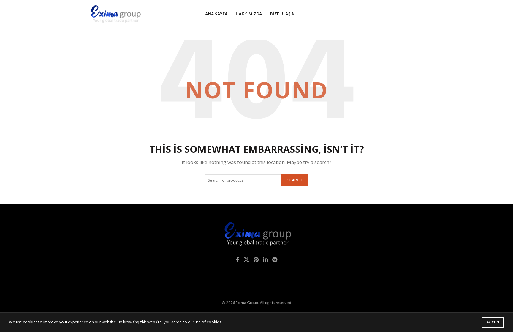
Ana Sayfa (216, 14)
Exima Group (247, 303)
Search (294, 180)
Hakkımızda (249, 14)
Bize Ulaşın (282, 14)
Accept (493, 322)
